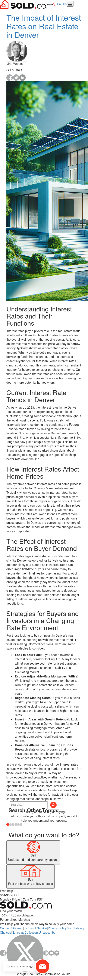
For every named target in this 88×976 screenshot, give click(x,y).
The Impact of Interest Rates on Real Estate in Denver (43, 26)
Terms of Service (35, 928)
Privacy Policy (57, 928)
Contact (5, 928)
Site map (17, 928)
